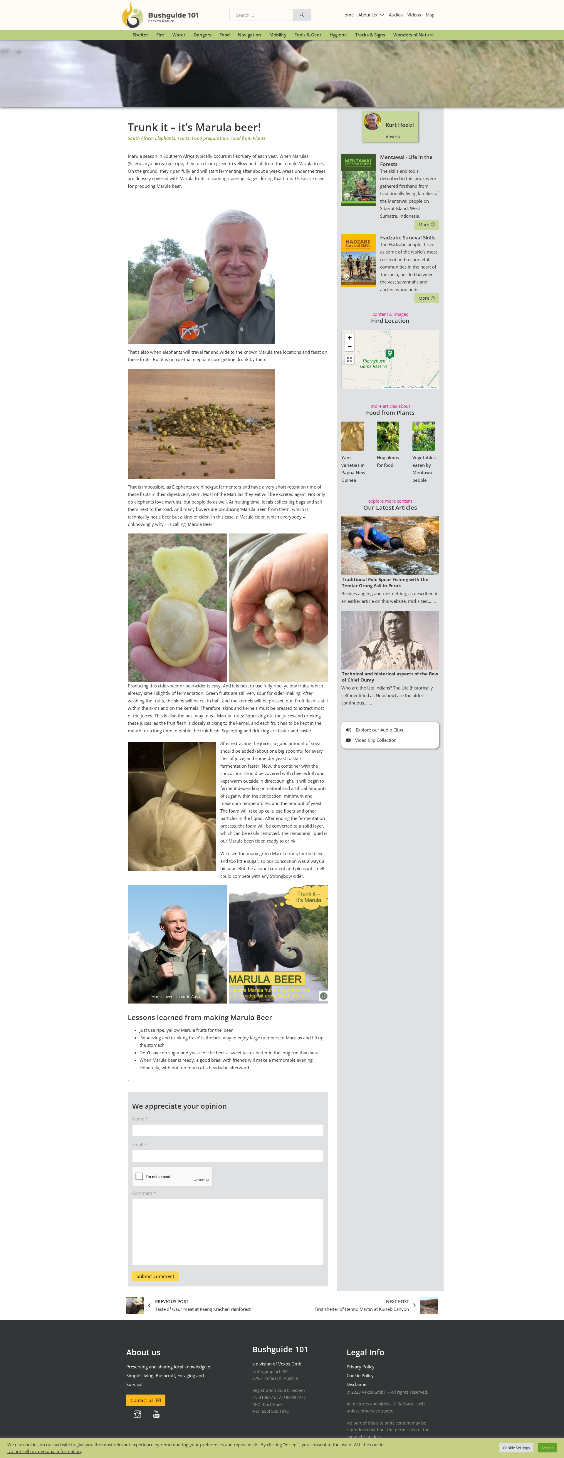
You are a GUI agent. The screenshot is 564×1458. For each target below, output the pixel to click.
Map (430, 15)
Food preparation (210, 138)
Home (347, 15)
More (424, 224)
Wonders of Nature (413, 35)
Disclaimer (357, 1384)
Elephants (165, 138)
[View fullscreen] (349, 359)
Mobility (277, 35)
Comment (144, 1193)
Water (178, 35)
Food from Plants (248, 138)
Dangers (202, 35)
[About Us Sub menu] (382, 15)
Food (224, 35)
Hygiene (338, 35)
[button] (390, 354)
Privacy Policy (361, 1367)
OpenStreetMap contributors (423, 387)
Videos (414, 15)
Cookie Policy (360, 1375)
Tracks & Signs (370, 35)
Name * (140, 1119)
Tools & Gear (308, 35)
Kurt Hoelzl (400, 124)
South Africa (140, 138)
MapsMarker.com (392, 387)
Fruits (183, 138)
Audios (396, 15)
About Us (367, 15)
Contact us (142, 1400)
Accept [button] (547, 1447)
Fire (160, 35)
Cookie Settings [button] (516, 1447)
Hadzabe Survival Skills (407, 237)
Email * (139, 1144)
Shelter (140, 35)
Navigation (249, 35)
